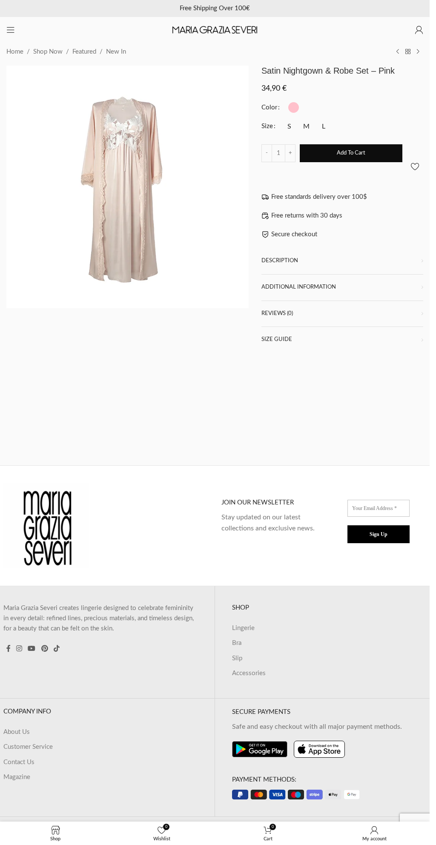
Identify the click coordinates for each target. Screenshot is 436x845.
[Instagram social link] (19, 649)
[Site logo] (215, 29)
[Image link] (46, 525)
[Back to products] (408, 52)
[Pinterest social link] (44, 649)
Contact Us (18, 762)
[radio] (293, 107)
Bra (236, 643)
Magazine (16, 777)
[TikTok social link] (56, 649)
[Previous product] (398, 52)
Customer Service (28, 747)
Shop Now (48, 52)
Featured (84, 52)
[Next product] (418, 52)
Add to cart (351, 153)
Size (267, 126)
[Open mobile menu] (10, 29)
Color (269, 107)
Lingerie (243, 628)
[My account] (418, 29)
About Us (16, 732)
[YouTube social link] (31, 649)
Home (14, 52)
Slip (237, 658)
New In (116, 52)
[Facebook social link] (8, 649)
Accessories (249, 673)
